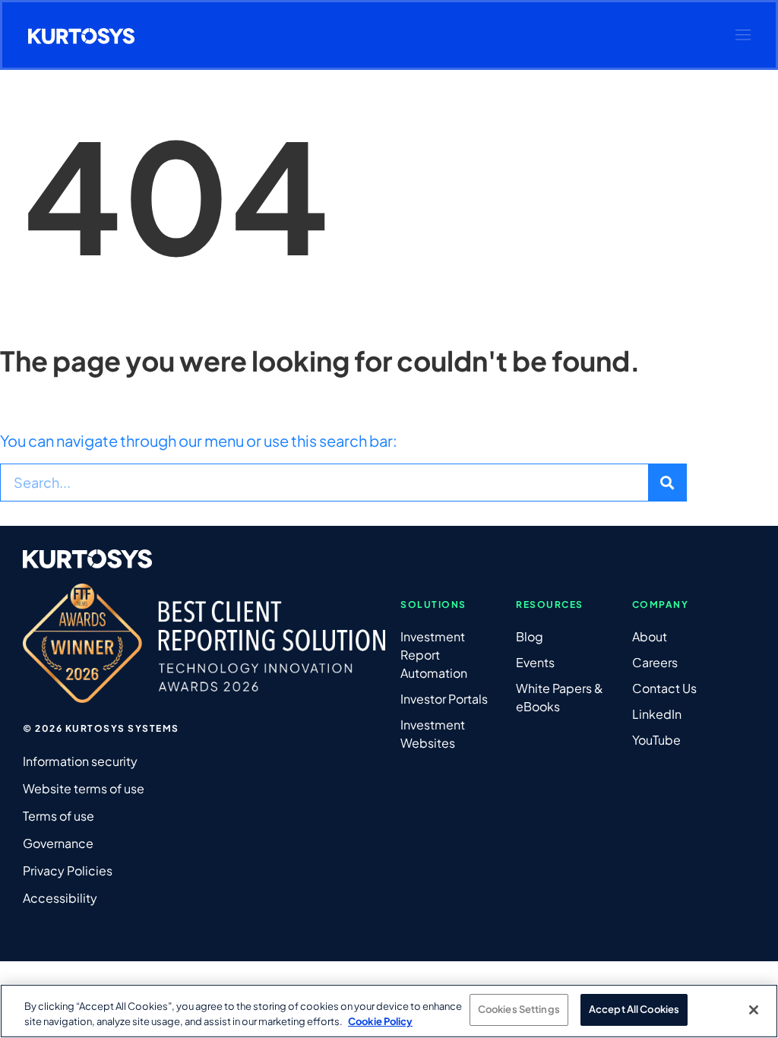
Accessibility (60, 898)
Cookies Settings (519, 1009)
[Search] (667, 482)
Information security (80, 761)
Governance (58, 843)
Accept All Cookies (634, 1009)
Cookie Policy (380, 1021)
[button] (743, 35)
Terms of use (58, 816)
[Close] (753, 1010)
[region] (389, 1011)
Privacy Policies (67, 870)
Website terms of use (83, 788)
